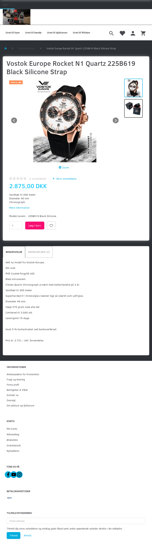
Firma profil (13, 384)
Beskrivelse (14, 252)
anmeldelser (37, 178)
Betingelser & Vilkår (17, 389)
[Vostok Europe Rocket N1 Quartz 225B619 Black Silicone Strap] (64, 120)
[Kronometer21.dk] (16, 17)
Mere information (19, 207)
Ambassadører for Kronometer (23, 374)
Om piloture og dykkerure (20, 405)
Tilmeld (13, 535)
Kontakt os (12, 395)
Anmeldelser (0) (39, 252)
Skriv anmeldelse (66, 178)
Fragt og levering (16, 379)
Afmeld (27, 535)
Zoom (65, 167)
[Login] (133, 33)
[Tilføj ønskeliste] (51, 225)
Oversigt (11, 400)
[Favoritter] (122, 33)
